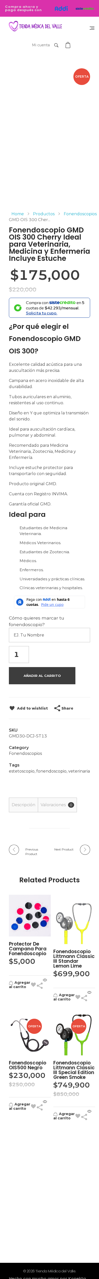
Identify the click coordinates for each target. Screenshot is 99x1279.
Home (17, 213)
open (90, 77)
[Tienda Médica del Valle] (34, 26)
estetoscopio (22, 771)
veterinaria (79, 771)
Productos (44, 213)
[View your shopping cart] (68, 45)
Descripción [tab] (23, 804)
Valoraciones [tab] (56, 804)
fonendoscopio (51, 771)
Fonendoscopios (80, 213)
